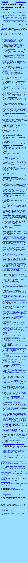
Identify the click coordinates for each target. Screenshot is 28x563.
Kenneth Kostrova (7, 239)
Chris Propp (23, 264)
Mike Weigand (11, 452)
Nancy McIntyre (11, 247)
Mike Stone (19, 349)
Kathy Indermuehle (23, 140)
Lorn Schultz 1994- (18, 188)
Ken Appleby (8, 244)
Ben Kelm (14, 40)
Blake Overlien (8, 276)
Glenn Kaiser (19, 306)
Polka (5, 467)
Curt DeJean (8, 457)
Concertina (14, 483)
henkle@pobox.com (5, 506)
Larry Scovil (13, 248)
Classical (2, 464)
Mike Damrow (15, 106)
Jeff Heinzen (8, 268)
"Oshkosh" (15, 325)
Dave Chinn (7, 388)
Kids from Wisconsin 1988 (20, 99)
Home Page (22, 12)
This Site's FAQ (16, 12)
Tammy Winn (8, 441)
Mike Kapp (13, 268)
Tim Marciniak (20, 268)
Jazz (24, 466)
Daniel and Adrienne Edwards (18, 108)
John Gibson (15, 372)
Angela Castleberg (16, 51)
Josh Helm (14, 263)
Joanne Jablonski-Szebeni (17, 312)
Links (7, 13)
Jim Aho (7, 254)
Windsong (18, 166)
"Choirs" (13, 142)
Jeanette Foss (20, 244)
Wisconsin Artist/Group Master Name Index (17, 498)
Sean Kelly (11, 383)
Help (10, 13)
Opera (7, 473)
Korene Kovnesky (16, 239)
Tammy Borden (8, 73)
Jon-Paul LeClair (8, 300)
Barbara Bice (8, 236)
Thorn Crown (18, 298)
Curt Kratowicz (13, 367)
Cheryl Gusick (16, 237)
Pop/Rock (12, 473)
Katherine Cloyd (19, 324)
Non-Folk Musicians (18, 461)
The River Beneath (12, 97)
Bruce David (8, 158)
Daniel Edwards (17, 121)
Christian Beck (8, 263)
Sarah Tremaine (17, 451)
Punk (20, 473)
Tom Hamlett (20, 450)
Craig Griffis (15, 140)
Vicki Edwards (6, 450)
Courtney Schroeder (14, 401)
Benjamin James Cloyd (10, 324)
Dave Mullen (10, 389)
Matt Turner (9, 373)
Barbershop (10, 463)
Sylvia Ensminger (16, 399)
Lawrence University (13, 487)
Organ (25, 483)
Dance (4, 473)
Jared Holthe (14, 457)
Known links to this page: (6, 491)
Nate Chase (17, 264)
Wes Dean (19, 158)
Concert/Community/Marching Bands (11, 471)
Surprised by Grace (19, 86)
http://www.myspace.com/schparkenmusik (12, 431)
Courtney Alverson (17, 447)
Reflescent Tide (7, 382)
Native (2, 467)
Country (16, 466)
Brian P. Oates (23, 300)
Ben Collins (10, 52)
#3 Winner (22, 353)
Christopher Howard (11, 58)
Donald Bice (14, 236)
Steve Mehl (9, 269)
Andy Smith (7, 361)
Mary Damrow (8, 106)
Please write (4, 28)
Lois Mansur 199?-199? (20, 190)
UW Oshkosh (6, 487)
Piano (2, 484)
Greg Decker (14, 244)
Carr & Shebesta (20, 81)
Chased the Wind (21, 122)
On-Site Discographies (7, 18)
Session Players (4, 469)
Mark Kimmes (21, 314)
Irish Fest (20, 466)
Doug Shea (20, 367)
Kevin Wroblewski (11, 255)
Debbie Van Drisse (21, 241)
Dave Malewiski (20, 388)
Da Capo (9, 394)
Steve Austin (10, 449)
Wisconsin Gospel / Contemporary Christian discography (15, 21)
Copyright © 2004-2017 (6, 513)
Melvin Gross (10, 237)
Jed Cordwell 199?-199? (13, 189)
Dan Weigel (13, 361)
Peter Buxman (8, 312)
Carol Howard (17, 52)
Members (24, 463)
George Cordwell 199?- (20, 186)
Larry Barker (8, 348)
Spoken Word (13, 475)
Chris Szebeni (6, 314)
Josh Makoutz (20, 40)
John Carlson (16, 449)
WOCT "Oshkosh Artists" (18, 150)
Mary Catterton (8, 372)
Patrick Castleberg (18, 57)
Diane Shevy (6, 241)
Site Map (9, 462)
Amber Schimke (9, 451)
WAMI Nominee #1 (13, 353)
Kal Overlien (6, 277)
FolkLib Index (4, 3)
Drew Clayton (8, 113)
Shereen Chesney (15, 348)
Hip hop (16, 473)
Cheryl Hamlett (13, 450)
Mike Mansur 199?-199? (8, 191)
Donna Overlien (23, 276)
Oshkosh (13, 488)
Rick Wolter (16, 74)
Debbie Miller (23, 239)
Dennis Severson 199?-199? (18, 193)
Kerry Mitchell (23, 313)
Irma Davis (22, 449)
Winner (4, 445)
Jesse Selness (19, 113)
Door (22, 489)
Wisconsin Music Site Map (19, 18)
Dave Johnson (20, 263)
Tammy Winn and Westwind (9, 444)
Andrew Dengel (12, 254)
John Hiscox (13, 388)
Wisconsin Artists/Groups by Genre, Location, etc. (13, 20)
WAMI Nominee (14, 77)
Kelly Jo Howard (20, 58)
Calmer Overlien (15, 276)
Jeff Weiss (5, 301)
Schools (22, 468)
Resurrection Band (7, 178)
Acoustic (7, 466)
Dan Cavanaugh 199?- (10, 186)
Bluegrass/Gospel (15, 396)
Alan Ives (21, 246)
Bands (20, 463)
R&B (23, 473)
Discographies (4, 462)
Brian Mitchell (16, 313)
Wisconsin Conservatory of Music (15, 485)
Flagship (10, 260)
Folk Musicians (10, 461)
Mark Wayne (11, 159)
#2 (19, 353)
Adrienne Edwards (9, 121)
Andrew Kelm (8, 40)
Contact (13, 13)
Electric (11, 466)
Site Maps (3, 13)
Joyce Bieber (20, 236)
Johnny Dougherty (16, 73)
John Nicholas (16, 337)
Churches (18, 468)
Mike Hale (20, 372)
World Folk (3, 474)
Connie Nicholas (8, 337)
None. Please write (7, 494)
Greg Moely (19, 457)
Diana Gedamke (8, 140)
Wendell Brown (8, 51)
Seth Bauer (7, 367)
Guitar (19, 483)
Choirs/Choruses (11, 468)
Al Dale (7, 383)
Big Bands (5, 468)
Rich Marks (19, 254)
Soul (26, 473)
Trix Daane (13, 141)
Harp (22, 483)
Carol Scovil (18, 247)
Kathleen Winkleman (13, 350)
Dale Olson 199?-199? (19, 191)
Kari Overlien (12, 277)
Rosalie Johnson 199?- (8, 188)
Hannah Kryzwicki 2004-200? (13, 402)
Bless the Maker (11, 49)
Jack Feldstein (13, 349)
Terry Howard (24, 52)
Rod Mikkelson (15, 269)
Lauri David (14, 158)
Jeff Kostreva (22, 238)
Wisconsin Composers (5, 482)
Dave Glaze (8, 246)
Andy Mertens (10, 313)
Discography (10, 170)
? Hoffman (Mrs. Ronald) (13, 238)
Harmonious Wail (7, 417)
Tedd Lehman (16, 300)
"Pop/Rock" (18, 344)
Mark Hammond (15, 246)
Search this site (21, 2)
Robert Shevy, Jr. (13, 241)
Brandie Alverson (9, 447)
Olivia (17, 255)
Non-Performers (6, 478)
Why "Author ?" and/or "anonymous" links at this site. (14, 17)
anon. (6, 340)
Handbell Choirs (6, 475)
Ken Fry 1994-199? (10, 190)
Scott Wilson (11, 74)
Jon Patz (13, 113)
